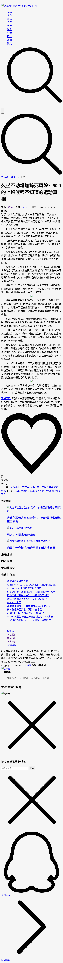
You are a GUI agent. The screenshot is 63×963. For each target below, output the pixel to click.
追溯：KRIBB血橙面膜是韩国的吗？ (26, 613)
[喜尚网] (19, 6)
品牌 (9, 26)
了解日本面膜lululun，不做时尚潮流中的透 (29, 620)
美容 (9, 22)
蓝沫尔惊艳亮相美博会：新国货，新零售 (28, 599)
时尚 (9, 15)
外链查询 (11, 678)
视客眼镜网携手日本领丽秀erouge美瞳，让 (29, 606)
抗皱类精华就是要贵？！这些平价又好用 (28, 595)
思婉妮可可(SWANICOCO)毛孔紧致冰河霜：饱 (31, 585)
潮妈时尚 (35, 678)
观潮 (9, 40)
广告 (10, 207)
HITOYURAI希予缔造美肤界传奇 (24, 588)
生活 (9, 33)
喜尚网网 (6, 398)
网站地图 (11, 645)
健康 (9, 43)
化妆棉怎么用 (14, 602)
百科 (9, 36)
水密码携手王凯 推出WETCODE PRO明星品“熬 (31, 592)
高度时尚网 (24, 678)
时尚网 (45, 678)
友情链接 (11, 638)
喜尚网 (4, 177)
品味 (9, 19)
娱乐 (9, 29)
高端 (9, 11)
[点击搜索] (34, 102)
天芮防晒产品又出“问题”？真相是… (25, 609)
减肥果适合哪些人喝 (17, 581)
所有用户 (11, 641)
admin (26, 207)
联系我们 (11, 634)
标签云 (10, 631)
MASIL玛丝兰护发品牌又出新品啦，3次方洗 (30, 616)
